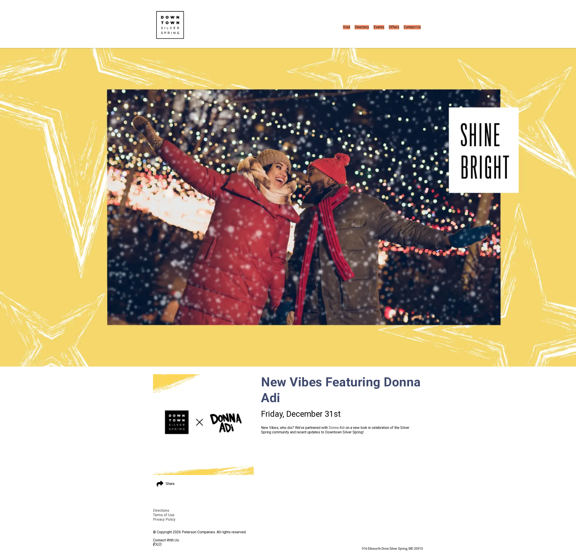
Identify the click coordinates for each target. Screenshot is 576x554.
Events (379, 27)
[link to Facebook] (154, 544)
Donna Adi (337, 428)
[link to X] (156, 544)
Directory (362, 27)
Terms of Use (163, 515)
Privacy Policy (164, 519)
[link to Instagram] (160, 544)
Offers (394, 27)
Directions (161, 510)
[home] (170, 27)
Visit (346, 27)
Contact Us (412, 27)
